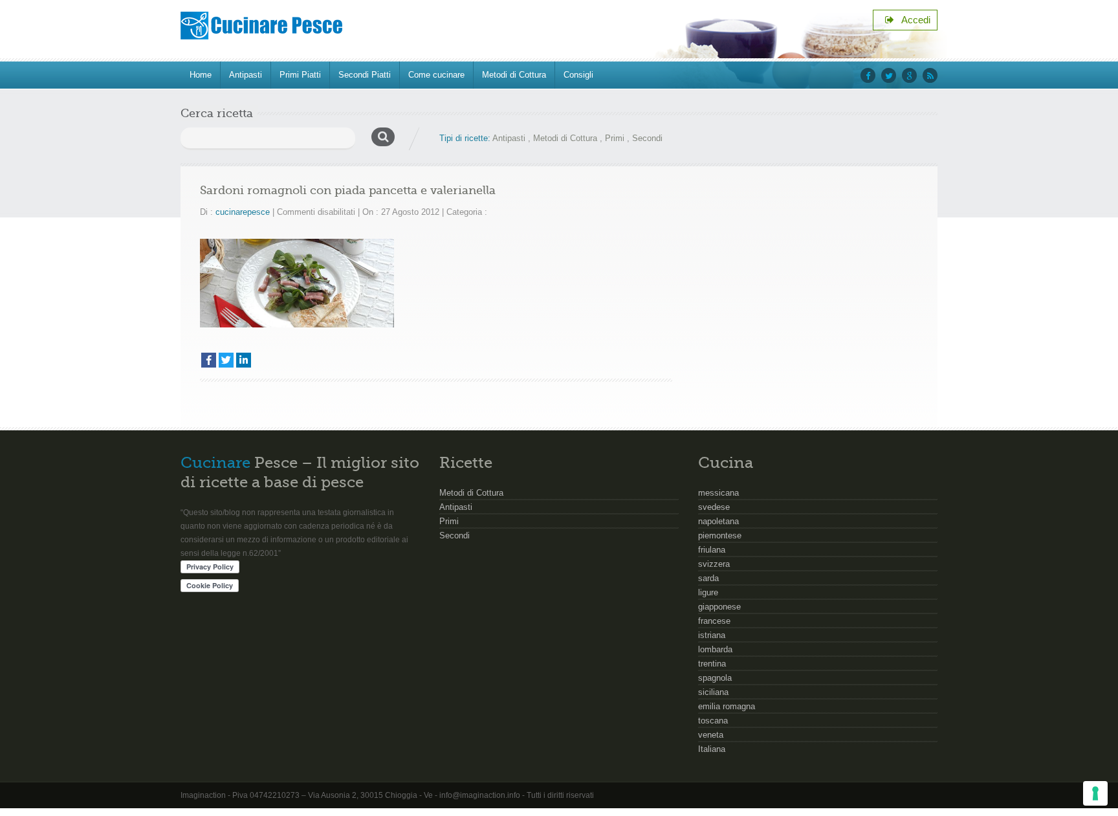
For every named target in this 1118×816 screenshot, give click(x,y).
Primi (614, 138)
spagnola (715, 678)
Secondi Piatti (364, 75)
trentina (712, 663)
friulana (711, 550)
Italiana (711, 749)
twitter (888, 75)
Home (201, 75)
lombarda (715, 649)
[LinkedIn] (243, 360)
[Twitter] (226, 360)
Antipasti (245, 75)
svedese (714, 507)
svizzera (714, 564)
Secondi (647, 138)
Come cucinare (436, 75)
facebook (867, 75)
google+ (909, 75)
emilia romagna (726, 706)
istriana (711, 635)
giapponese (719, 607)
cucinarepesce (242, 212)
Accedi (912, 19)
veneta (710, 735)
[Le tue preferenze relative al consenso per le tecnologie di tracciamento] (1095, 793)
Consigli (578, 75)
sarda (708, 578)
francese (714, 621)
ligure (708, 592)
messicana (718, 493)
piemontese (719, 535)
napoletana (718, 521)
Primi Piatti (300, 75)
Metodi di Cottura (514, 75)
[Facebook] (208, 360)
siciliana (713, 692)
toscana (713, 720)
